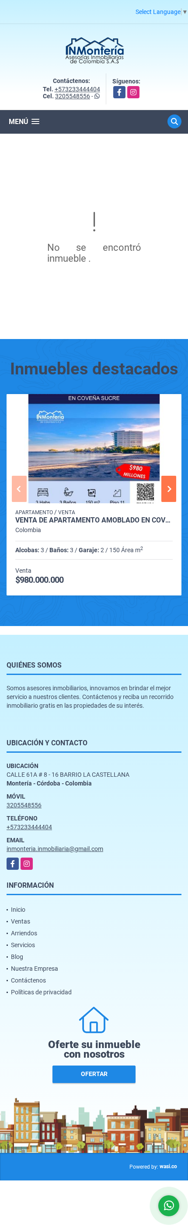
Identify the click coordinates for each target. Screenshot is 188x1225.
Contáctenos (28, 980)
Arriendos (24, 933)
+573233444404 (77, 89)
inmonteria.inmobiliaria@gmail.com (55, 848)
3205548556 (72, 96)
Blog (17, 956)
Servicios (23, 944)
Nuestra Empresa (34, 968)
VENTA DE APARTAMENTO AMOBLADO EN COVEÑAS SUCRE (94, 520)
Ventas (20, 921)
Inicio (18, 909)
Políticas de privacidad (41, 992)
